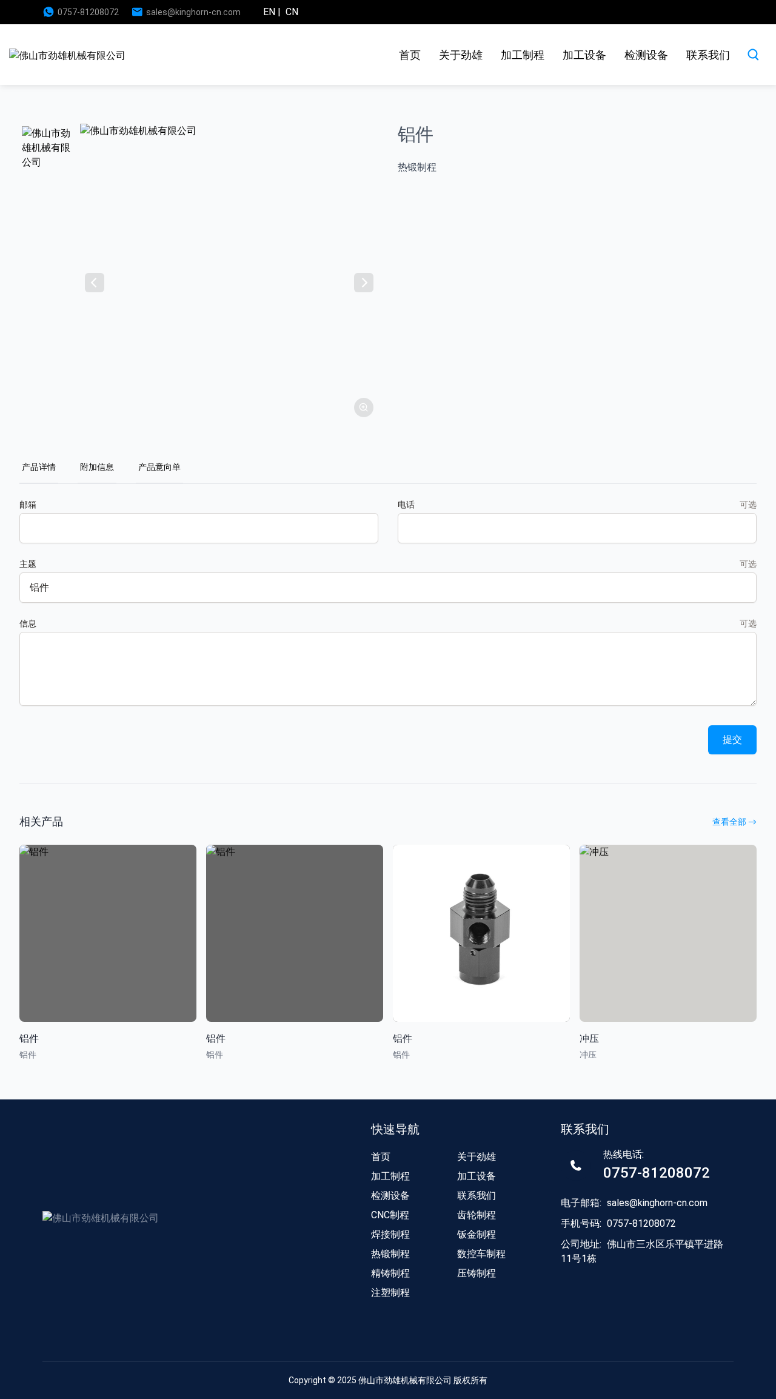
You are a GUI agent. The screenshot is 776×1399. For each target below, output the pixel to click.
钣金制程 (476, 1234)
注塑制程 (390, 1292)
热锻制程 (390, 1254)
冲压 (589, 1038)
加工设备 (584, 55)
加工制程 (522, 55)
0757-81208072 (88, 12)
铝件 (29, 1038)
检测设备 (646, 55)
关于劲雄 (461, 55)
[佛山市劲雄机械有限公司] (67, 54)
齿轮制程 (476, 1215)
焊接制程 (390, 1234)
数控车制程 (481, 1254)
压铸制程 (476, 1273)
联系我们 (708, 55)
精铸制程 (390, 1273)
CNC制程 (390, 1215)
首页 (410, 55)
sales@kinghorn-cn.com (193, 12)
